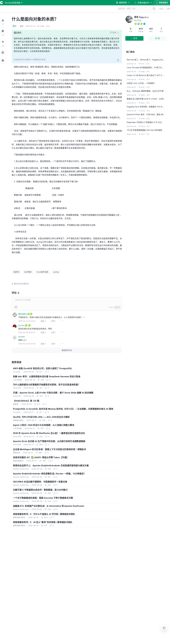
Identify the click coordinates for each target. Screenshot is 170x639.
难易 (136, 17)
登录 (161, 8)
